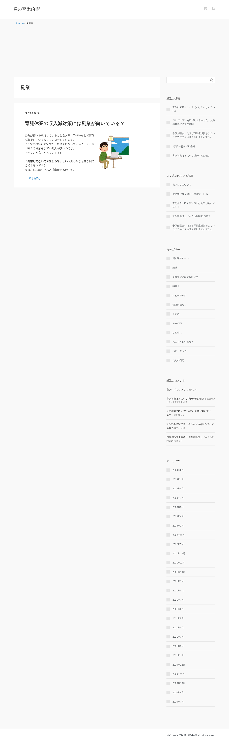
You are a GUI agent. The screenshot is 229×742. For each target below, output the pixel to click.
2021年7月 (178, 599)
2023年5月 (178, 507)
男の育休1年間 (27, 9)
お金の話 (177, 323)
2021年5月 (178, 618)
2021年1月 (178, 655)
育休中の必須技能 (175, 424)
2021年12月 (179, 553)
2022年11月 (179, 535)
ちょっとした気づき (183, 341)
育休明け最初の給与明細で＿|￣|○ (190, 194)
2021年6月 (178, 609)
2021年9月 (178, 581)
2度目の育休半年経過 (184, 146)
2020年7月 (178, 701)
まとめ (176, 314)
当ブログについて (182, 184)
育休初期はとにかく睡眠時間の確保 (191, 155)
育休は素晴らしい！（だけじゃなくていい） (194, 109)
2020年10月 (179, 683)
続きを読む (35, 178)
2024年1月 (178, 479)
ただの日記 (178, 360)
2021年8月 (178, 590)
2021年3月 (178, 636)
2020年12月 (179, 664)
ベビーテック (180, 295)
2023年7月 (178, 498)
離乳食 (176, 286)
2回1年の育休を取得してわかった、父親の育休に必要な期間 (194, 122)
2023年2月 (178, 525)
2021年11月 (179, 562)
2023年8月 (178, 488)
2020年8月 (178, 692)
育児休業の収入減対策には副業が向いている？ (75, 123)
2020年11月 (179, 674)
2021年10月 (179, 572)
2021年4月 (178, 627)
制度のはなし (180, 304)
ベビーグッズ (180, 351)
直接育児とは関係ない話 (185, 277)
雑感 (175, 267)
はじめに (177, 332)
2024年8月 (178, 470)
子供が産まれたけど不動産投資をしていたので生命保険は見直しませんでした (194, 135)
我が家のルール (181, 258)
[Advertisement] (114, 51)
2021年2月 (178, 646)
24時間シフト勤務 (176, 437)
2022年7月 (178, 544)
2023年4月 (178, 516)
